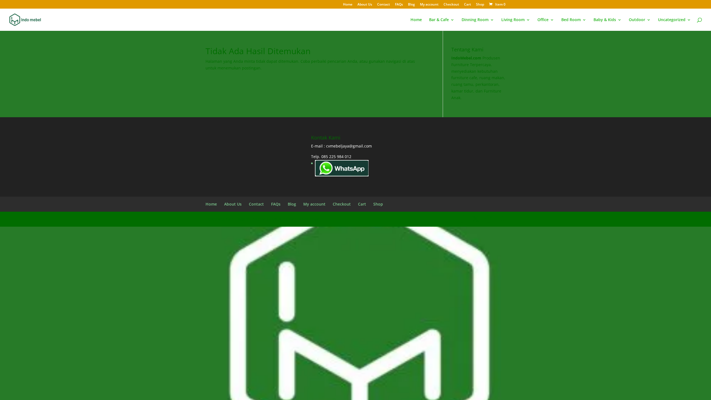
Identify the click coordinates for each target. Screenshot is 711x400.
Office (543, 20)
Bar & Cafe (439, 20)
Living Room (513, 20)
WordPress (308, 219)
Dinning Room (475, 20)
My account (429, 5)
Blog (411, 5)
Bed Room (571, 20)
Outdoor (637, 20)
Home (347, 5)
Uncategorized (671, 20)
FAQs (399, 5)
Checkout (451, 5)
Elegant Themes (250, 219)
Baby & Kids (605, 20)
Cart (467, 5)
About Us (364, 5)
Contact (383, 5)
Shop (480, 5)
